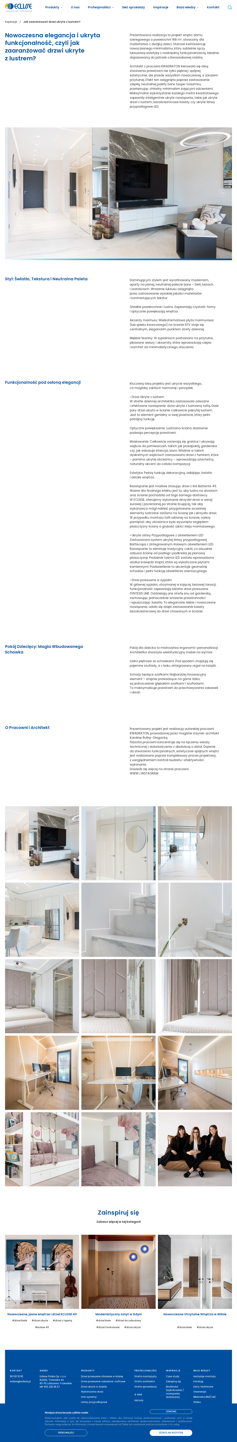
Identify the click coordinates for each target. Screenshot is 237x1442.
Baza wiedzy (186, 7)
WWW (134, 773)
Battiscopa (138, 544)
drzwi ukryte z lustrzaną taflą (188, 406)
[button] (53, 7)
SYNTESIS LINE (139, 593)
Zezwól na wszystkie (171, 1433)
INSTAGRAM (149, 773)
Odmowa (171, 1412)
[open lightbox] (42, 843)
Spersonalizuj (66, 1433)
